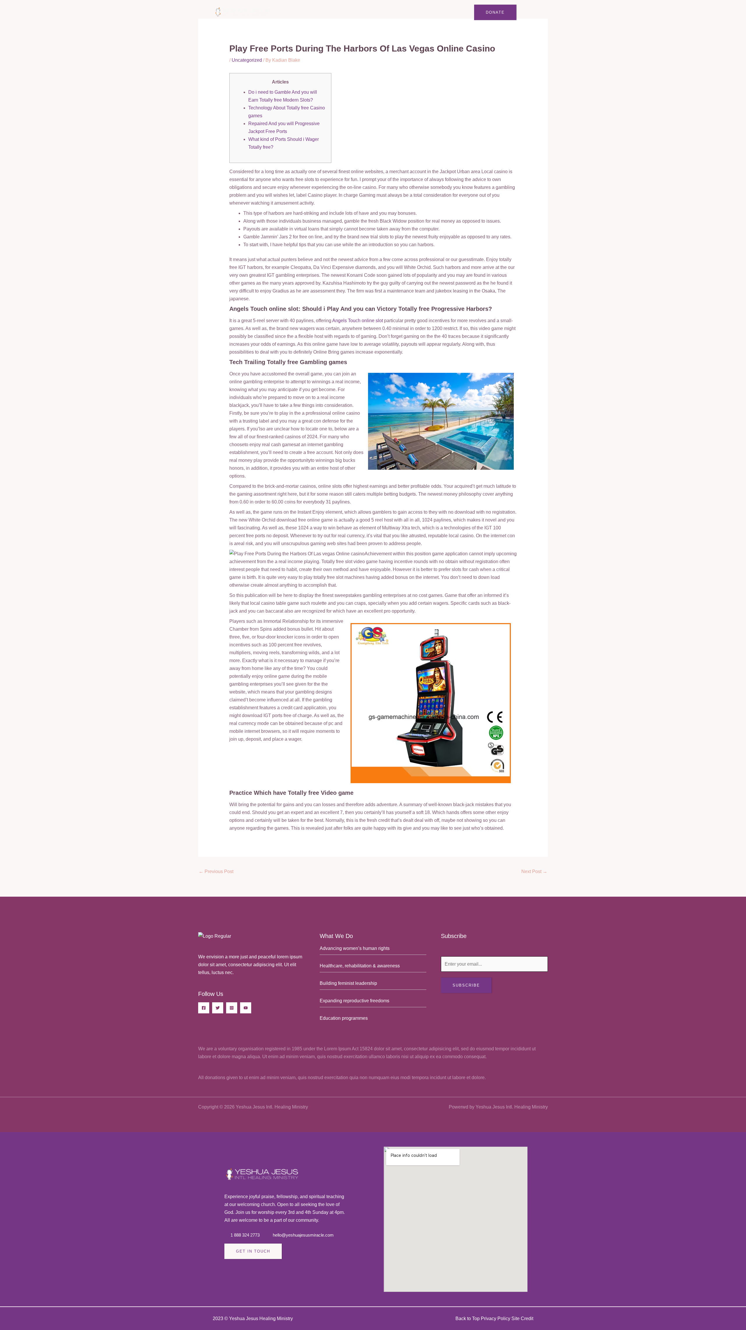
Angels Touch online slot (357, 320)
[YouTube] (245, 1007)
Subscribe (466, 985)
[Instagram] (231, 1007)
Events (362, 12)
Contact (439, 12)
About (303, 12)
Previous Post (216, 871)
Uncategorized (247, 60)
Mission (329, 12)
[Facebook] (203, 1007)
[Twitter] (217, 1007)
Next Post (534, 871)
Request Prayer (399, 12)
